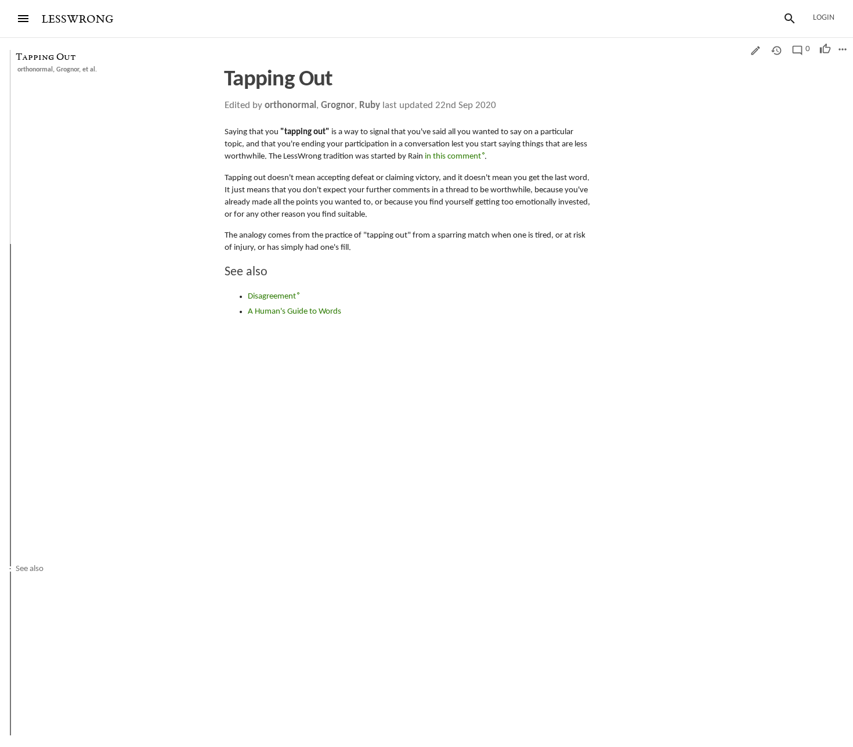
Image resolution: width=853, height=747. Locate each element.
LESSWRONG (77, 19)
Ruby (369, 105)
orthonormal (35, 69)
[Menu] (23, 19)
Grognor (67, 69)
